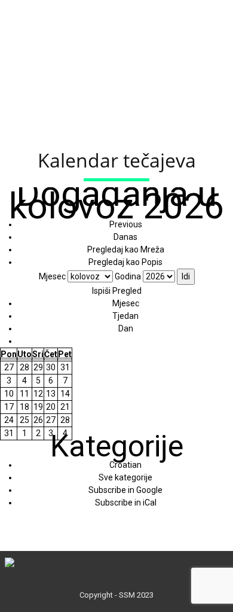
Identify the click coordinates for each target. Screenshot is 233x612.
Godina (128, 276)
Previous (125, 224)
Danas (125, 237)
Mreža (125, 249)
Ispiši (117, 291)
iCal (126, 502)
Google (125, 490)
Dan (125, 328)
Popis (125, 262)
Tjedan (125, 316)
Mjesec (52, 276)
